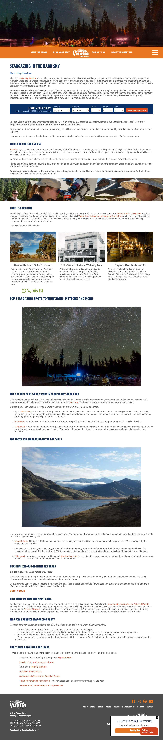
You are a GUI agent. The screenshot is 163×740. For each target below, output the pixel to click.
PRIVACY (140, 707)
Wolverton (19, 421)
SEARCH (150, 707)
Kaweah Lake (21, 541)
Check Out (76, 107)
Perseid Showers (32, 609)
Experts (13, 149)
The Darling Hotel (69, 556)
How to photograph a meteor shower (36, 662)
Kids (116, 107)
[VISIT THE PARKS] (39, 58)
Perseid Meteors (39, 667)
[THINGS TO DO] (98, 58)
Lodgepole (20, 426)
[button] (149, 731)
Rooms (94, 107)
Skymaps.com (64, 657)
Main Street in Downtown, (129, 213)
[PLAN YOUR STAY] (61, 58)
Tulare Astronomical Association (34, 681)
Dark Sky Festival (28, 78)
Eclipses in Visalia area (30, 671)
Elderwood (20, 556)
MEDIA (108, 707)
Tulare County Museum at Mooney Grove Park (100, 216)
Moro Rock (26, 411)
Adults (105, 107)
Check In (56, 107)
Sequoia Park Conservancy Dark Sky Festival (41, 685)
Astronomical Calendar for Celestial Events (128, 604)
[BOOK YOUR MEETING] (121, 58)
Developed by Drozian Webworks (24, 730)
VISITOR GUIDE (89, 707)
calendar (74, 402)
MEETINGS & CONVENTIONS (124, 707)
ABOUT (100, 707)
